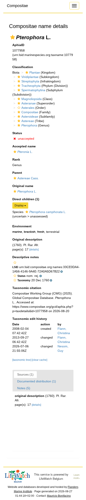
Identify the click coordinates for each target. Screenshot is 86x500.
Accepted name (24, 146)
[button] (12, 37)
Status (17, 133)
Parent (17, 172)
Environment (22, 226)
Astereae (27, 121)
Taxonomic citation (26, 288)
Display (19, 205)
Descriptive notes (25, 257)
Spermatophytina (33, 90)
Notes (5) (23, 388)
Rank (16, 159)
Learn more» (76, 476)
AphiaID (18, 45)
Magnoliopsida (31, 99)
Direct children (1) (25, 199)
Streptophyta (30, 81)
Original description (27, 239)
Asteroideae (29, 116)
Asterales (27, 107)
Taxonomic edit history (29, 318)
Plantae (34, 72)
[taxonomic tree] (22, 359)
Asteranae (28, 103)
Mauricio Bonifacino (59, 495)
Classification (22, 67)
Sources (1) (25, 374)
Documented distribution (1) (36, 381)
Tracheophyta (31, 85)
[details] (34, 249)
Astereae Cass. (28, 178)
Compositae (17, 6)
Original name (22, 186)
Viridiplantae (30, 77)
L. (25, 152)
